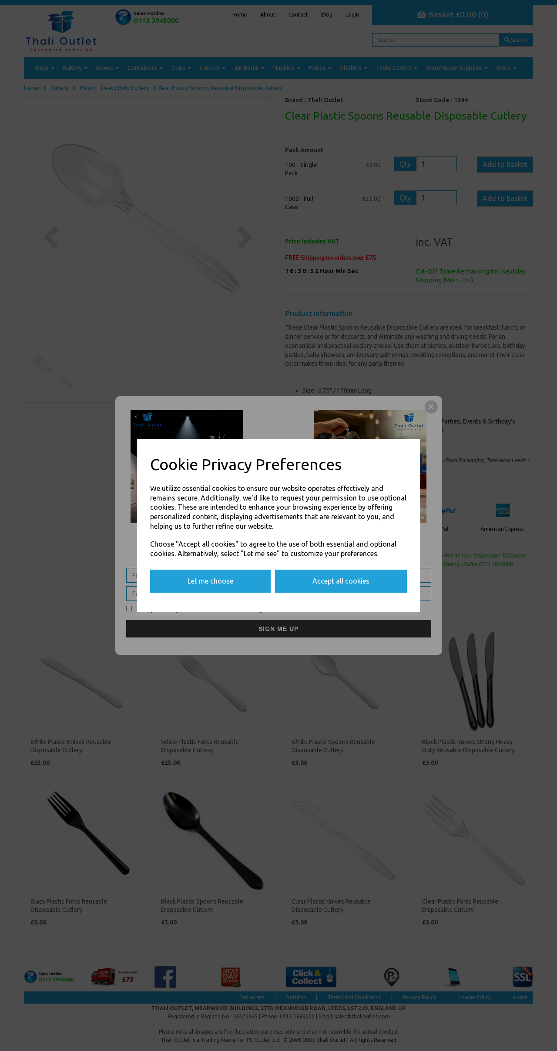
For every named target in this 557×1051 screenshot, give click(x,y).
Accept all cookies (340, 581)
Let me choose (210, 581)
